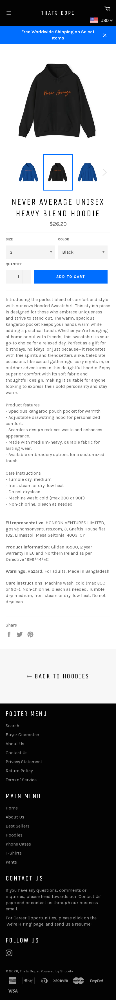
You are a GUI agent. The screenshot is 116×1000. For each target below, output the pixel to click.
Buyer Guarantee (22, 734)
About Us (15, 743)
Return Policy (19, 770)
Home (12, 808)
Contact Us (17, 752)
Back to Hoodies (60, 676)
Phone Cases (18, 844)
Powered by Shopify (57, 971)
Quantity (14, 264)
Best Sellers (18, 826)
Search (12, 725)
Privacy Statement (24, 761)
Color (63, 239)
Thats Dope (58, 13)
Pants (11, 862)
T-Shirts (14, 853)
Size (9, 239)
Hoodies (14, 835)
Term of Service (21, 779)
